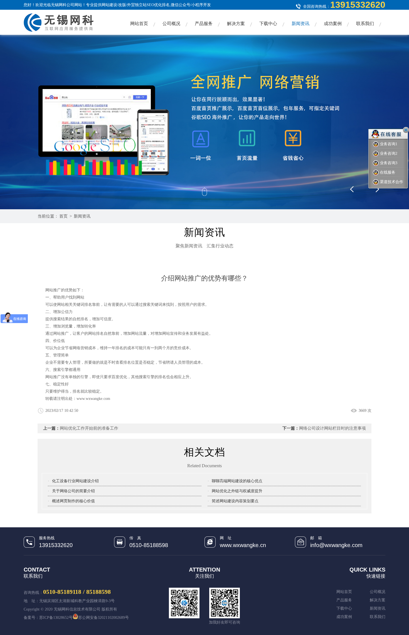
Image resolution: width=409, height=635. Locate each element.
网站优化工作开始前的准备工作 (89, 428)
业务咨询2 (388, 153)
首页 (63, 216)
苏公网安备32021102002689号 (103, 618)
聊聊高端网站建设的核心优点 (237, 481)
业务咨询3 (388, 163)
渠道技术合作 (391, 182)
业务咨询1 (388, 144)
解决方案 (236, 23)
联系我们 (365, 23)
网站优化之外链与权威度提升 (237, 491)
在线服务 (387, 172)
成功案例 (333, 23)
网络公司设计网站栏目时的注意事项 (332, 428)
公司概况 (171, 23)
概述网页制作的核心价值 (73, 501)
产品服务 (204, 23)
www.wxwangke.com (93, 399)
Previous (360, 187)
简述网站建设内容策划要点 (235, 501)
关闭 (406, 130)
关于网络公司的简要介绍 (73, 491)
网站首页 (139, 23)
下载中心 (268, 23)
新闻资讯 (300, 23)
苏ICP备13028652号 (56, 618)
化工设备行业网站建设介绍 (75, 481)
